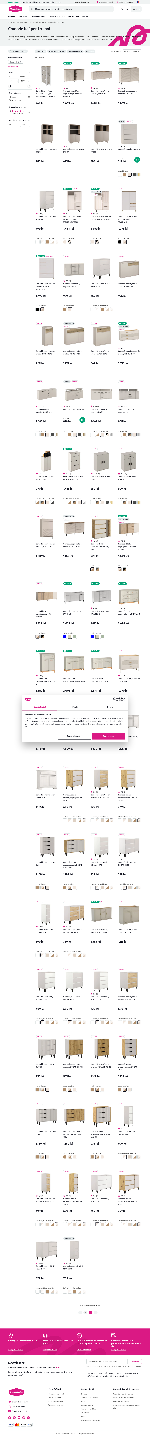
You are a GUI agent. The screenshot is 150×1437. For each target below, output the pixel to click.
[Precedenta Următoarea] (47, 76)
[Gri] (139, 435)
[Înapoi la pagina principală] (15, 9)
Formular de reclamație (89, 1398)
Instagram (14, 1417)
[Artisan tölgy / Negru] (125, 569)
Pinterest (23, 1417)
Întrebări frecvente (56, 1405)
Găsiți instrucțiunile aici (119, 1376)
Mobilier (12, 16)
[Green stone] (75, 637)
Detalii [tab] (75, 707)
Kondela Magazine (87, 1405)
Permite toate (108, 736)
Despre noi (85, 1413)
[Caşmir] (129, 175)
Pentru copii (73, 16)
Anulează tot (13, 66)
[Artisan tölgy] (125, 175)
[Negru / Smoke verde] (120, 242)
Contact (84, 1394)
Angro (83, 1416)
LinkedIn (28, 1417)
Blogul (83, 1401)
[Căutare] (32, 9)
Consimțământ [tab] (40, 707)
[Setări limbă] (139, 2)
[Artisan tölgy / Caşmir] (57, 242)
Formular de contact (81, 2)
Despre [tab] (110, 707)
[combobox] (132, 51)
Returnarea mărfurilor (57, 1401)
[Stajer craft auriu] (139, 175)
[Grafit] (134, 175)
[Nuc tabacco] (57, 435)
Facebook (9, 1417)
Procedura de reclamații (121, 1401)
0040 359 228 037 (126, 2)
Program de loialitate (89, 1409)
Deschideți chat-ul (106, 2)
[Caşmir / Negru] (107, 435)
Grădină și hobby (38, 16)
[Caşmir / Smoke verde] (65, 242)
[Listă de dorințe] (127, 8)
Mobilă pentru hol (24, 22)
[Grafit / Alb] (52, 502)
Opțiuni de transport (56, 1394)
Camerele (23, 16)
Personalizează (73, 736)
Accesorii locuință (57, 16)
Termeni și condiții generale (123, 1394)
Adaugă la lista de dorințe (56, 63)
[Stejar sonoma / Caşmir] (125, 242)
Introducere (12, 22)
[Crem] (70, 637)
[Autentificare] (121, 8)
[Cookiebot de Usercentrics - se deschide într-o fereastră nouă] (115, 699)
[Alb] (120, 175)
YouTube (19, 1417)
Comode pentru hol (39, 22)
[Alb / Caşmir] (42, 242)
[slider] (10, 86)
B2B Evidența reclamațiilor (90, 1420)
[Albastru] (65, 637)
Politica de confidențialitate (123, 1398)
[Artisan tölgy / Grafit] (129, 435)
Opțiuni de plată (55, 1398)
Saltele (85, 16)
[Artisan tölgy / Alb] (52, 242)
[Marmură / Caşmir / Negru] (70, 242)
